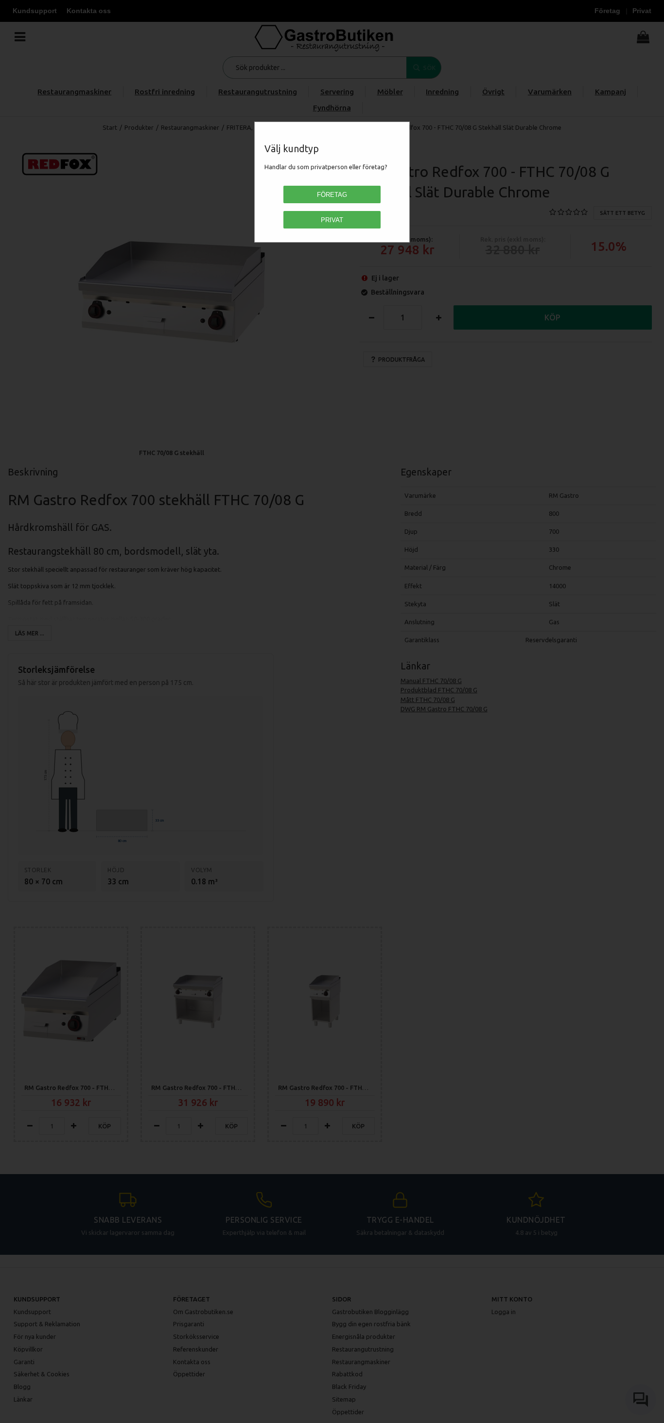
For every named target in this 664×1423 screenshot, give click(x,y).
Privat (332, 220)
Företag (332, 194)
